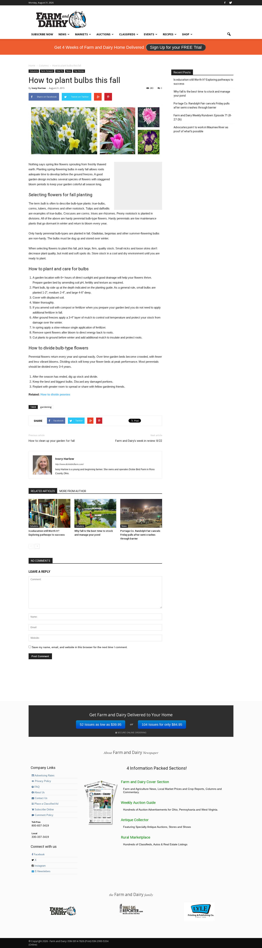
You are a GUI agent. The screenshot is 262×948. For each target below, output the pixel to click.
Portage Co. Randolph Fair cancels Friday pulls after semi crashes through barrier (140, 534)
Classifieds (127, 34)
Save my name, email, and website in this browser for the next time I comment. (80, 647)
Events (149, 34)
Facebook (39, 854)
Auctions (103, 34)
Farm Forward (47, 71)
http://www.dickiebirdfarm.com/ (69, 464)
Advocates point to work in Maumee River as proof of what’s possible (201, 129)
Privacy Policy (42, 781)
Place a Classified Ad (46, 803)
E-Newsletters (42, 871)
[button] (228, 34)
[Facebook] (225, 2)
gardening (46, 406)
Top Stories (79, 71)
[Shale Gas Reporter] (131, 913)
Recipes (168, 34)
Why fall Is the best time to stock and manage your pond (202, 93)
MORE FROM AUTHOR (72, 491)
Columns (34, 71)
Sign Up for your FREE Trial (176, 47)
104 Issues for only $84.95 (162, 724)
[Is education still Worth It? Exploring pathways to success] (49, 513)
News (62, 34)
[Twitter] (230, 2)
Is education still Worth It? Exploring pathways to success (203, 81)
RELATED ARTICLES (43, 491)
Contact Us (40, 798)
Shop (185, 34)
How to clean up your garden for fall (52, 441)
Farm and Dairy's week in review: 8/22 (138, 441)
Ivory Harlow (39, 88)
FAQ (37, 787)
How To (59, 71)
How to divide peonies (55, 394)
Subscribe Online (44, 809)
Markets (81, 34)
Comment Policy (43, 815)
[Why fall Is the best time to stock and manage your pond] (95, 513)
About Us (39, 792)
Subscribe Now (42, 34)
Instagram (40, 865)
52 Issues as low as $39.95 (100, 724)
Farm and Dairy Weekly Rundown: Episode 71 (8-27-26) (203, 117)
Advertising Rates (44, 775)
